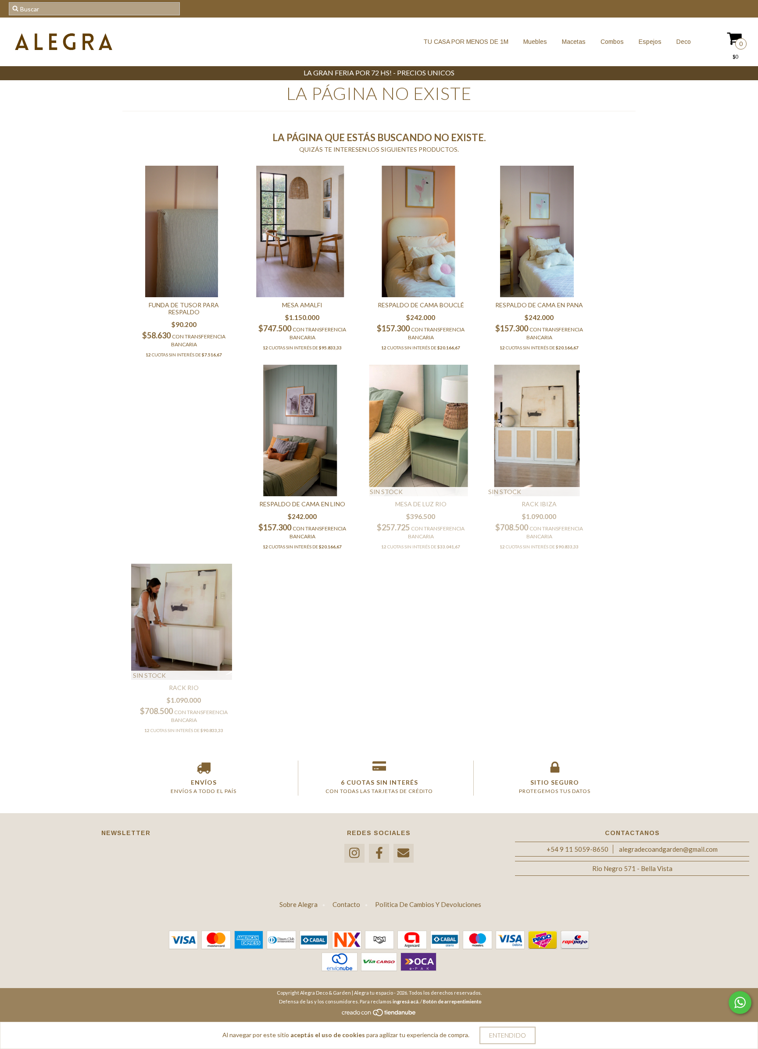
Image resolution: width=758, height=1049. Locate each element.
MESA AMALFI (302, 305)
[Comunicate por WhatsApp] (740, 1002)
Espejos (649, 41)
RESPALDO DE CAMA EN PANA (539, 305)
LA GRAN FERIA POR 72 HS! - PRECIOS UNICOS (379, 72)
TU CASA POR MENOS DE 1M (465, 41)
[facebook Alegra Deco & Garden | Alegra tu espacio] (379, 853)
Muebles (534, 41)
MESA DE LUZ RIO (421, 504)
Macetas (573, 41)
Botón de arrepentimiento (452, 1001)
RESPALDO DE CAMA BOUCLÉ (421, 305)
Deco (683, 41)
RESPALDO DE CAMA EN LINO (302, 504)
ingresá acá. (406, 1001)
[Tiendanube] (379, 1015)
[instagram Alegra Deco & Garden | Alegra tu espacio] (354, 853)
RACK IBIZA (539, 504)
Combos (611, 41)
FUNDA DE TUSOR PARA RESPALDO (184, 308)
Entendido (507, 1035)
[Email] (403, 853)
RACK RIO (184, 687)
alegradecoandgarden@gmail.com (668, 849)
